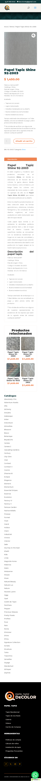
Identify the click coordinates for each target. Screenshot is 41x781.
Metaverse (8, 571)
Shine (12, 27)
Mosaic (7, 575)
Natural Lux (8, 585)
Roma (6, 629)
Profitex (7, 619)
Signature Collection (12, 642)
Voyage (7, 663)
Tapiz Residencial (12, 712)
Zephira (7, 673)
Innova (7, 538)
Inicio (6, 27)
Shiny (6, 639)
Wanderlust (8, 666)
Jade (6, 544)
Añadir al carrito (24, 141)
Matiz (6, 568)
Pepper (7, 609)
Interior (7, 541)
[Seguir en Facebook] (6, 764)
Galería (8, 719)
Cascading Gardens (11, 450)
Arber (6, 419)
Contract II (8, 467)
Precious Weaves (11, 612)
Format (7, 517)
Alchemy (7, 409)
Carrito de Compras (13, 727)
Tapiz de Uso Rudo (13, 716)
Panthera (7, 605)
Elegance (7, 480)
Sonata (7, 646)
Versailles (8, 659)
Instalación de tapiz (13, 747)
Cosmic (7, 470)
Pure (6, 622)
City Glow (8, 457)
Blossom (7, 430)
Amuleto (7, 413)
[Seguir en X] (10, 764)
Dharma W (8, 473)
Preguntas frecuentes (14, 751)
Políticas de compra (13, 740)
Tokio (6, 652)
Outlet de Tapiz (10, 602)
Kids (6, 555)
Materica (7, 565)
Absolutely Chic (10, 399)
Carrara (7, 443)
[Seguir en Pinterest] (20, 764)
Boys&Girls (8, 440)
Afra (5, 406)
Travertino (8, 656)
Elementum (8, 487)
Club (6, 460)
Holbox (7, 528)
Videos (8, 723)
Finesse (7, 514)
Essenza (7, 494)
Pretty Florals (9, 615)
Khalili (6, 551)
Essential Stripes (11, 490)
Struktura (7, 649)
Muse (6, 578)
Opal (6, 598)
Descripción (12, 159)
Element (7, 484)
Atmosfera (8, 426)
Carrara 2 (7, 446)
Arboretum (8, 423)
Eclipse (7, 477)
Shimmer (7, 632)
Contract (7, 463)
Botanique (8, 436)
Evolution (8, 497)
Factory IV (8, 501)
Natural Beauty (10, 582)
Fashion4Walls (10, 511)
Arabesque (8, 416)
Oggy (6, 595)
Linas (6, 558)
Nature (7, 588)
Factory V (8, 504)
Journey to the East (12, 548)
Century (7, 453)
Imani (6, 531)
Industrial (8, 534)
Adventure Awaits (11, 402)
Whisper (7, 669)
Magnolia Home (10, 561)
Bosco (6, 433)
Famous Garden (10, 507)
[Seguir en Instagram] (15, 764)
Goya (6, 521)
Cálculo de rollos (12, 743)
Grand (6, 524)
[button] (33, 36)
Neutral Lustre (10, 592)
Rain (6, 625)
